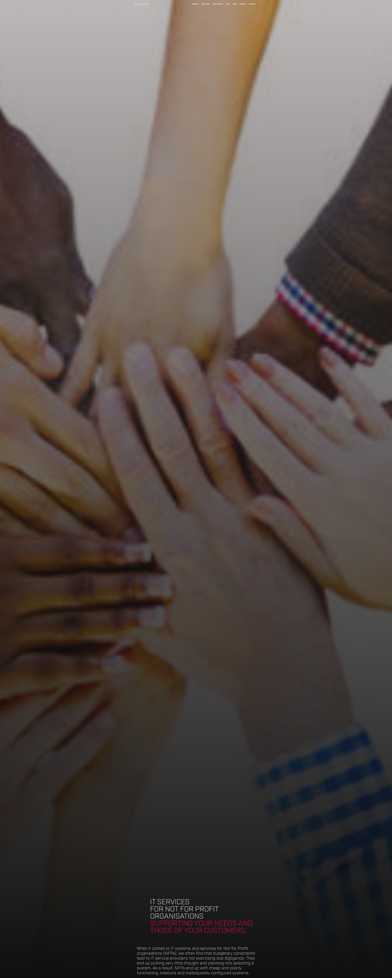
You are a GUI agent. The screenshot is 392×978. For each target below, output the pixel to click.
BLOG (228, 4)
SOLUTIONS (206, 4)
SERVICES (195, 4)
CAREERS (243, 4)
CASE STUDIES (218, 4)
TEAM (235, 4)
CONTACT (252, 4)
